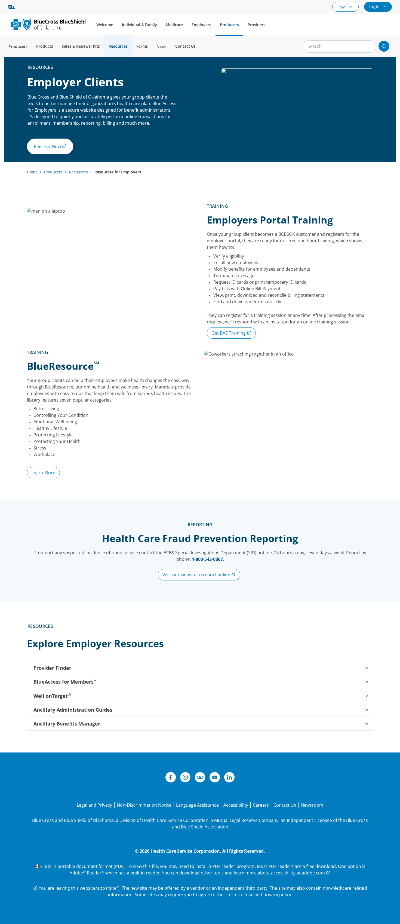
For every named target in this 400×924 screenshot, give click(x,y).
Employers (201, 24)
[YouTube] (215, 778)
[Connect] (200, 778)
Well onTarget (52, 695)
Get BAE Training (229, 333)
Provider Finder (52, 668)
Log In (375, 6)
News (161, 46)
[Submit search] (384, 46)
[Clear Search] (369, 47)
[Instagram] (185, 778)
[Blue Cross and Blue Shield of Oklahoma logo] (48, 24)
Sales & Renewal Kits (81, 46)
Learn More (43, 473)
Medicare (174, 24)
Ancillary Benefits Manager (66, 723)
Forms (142, 46)
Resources (118, 46)
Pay (342, 7)
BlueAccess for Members (64, 681)
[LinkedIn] (229, 778)
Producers (229, 24)
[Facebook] (170, 778)
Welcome (104, 24)
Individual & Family (139, 24)
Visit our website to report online (196, 575)
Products (44, 46)
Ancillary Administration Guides (72, 709)
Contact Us (185, 46)
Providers (256, 24)
